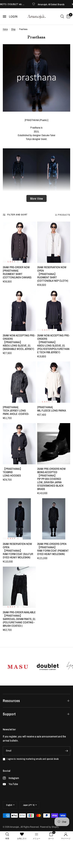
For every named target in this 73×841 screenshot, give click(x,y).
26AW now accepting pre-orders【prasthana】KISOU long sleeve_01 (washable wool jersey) (19, 342)
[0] (67, 16)
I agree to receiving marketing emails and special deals (33, 758)
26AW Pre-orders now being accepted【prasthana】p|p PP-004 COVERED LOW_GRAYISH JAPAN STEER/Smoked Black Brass (51, 479)
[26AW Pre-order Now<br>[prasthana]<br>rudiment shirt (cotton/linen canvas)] (19, 242)
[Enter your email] (66, 750)
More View (36, 198)
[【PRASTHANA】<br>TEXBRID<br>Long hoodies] (19, 443)
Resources (11, 700)
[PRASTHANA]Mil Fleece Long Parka (51, 409)
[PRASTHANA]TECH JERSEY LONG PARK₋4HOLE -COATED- (16, 411)
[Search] (62, 16)
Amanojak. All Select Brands (44, 4)
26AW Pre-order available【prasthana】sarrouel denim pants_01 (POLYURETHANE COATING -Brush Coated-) (19, 619)
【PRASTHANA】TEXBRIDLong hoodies (12, 472)
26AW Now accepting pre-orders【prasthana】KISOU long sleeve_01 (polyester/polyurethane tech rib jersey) (53, 344)
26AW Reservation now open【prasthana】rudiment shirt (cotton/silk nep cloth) (52, 274)
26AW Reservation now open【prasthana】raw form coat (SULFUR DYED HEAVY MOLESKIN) (18, 550)
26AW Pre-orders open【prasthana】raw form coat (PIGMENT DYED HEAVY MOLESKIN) (53, 549)
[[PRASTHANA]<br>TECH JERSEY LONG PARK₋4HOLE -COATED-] (19, 382)
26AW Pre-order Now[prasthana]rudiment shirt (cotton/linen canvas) (17, 272)
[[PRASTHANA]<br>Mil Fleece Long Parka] (53, 382)
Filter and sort (17, 214)
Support (9, 713)
